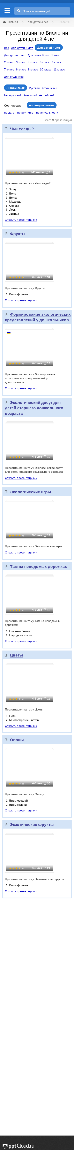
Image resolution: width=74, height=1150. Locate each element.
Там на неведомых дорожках (38, 566)
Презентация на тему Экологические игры (33, 546)
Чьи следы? (22, 129)
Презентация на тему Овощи (24, 794)
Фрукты (17, 234)
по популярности (41, 105)
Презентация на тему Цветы (24, 709)
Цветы (16, 655)
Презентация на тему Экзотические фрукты (34, 879)
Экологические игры (30, 492)
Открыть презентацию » (21, 219)
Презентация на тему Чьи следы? (28, 183)
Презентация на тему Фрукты (25, 288)
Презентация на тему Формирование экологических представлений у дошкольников (30, 378)
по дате (9, 112)
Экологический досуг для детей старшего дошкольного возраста (34, 408)
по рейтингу (25, 112)
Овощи (17, 740)
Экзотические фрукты (32, 824)
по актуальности (47, 112)
